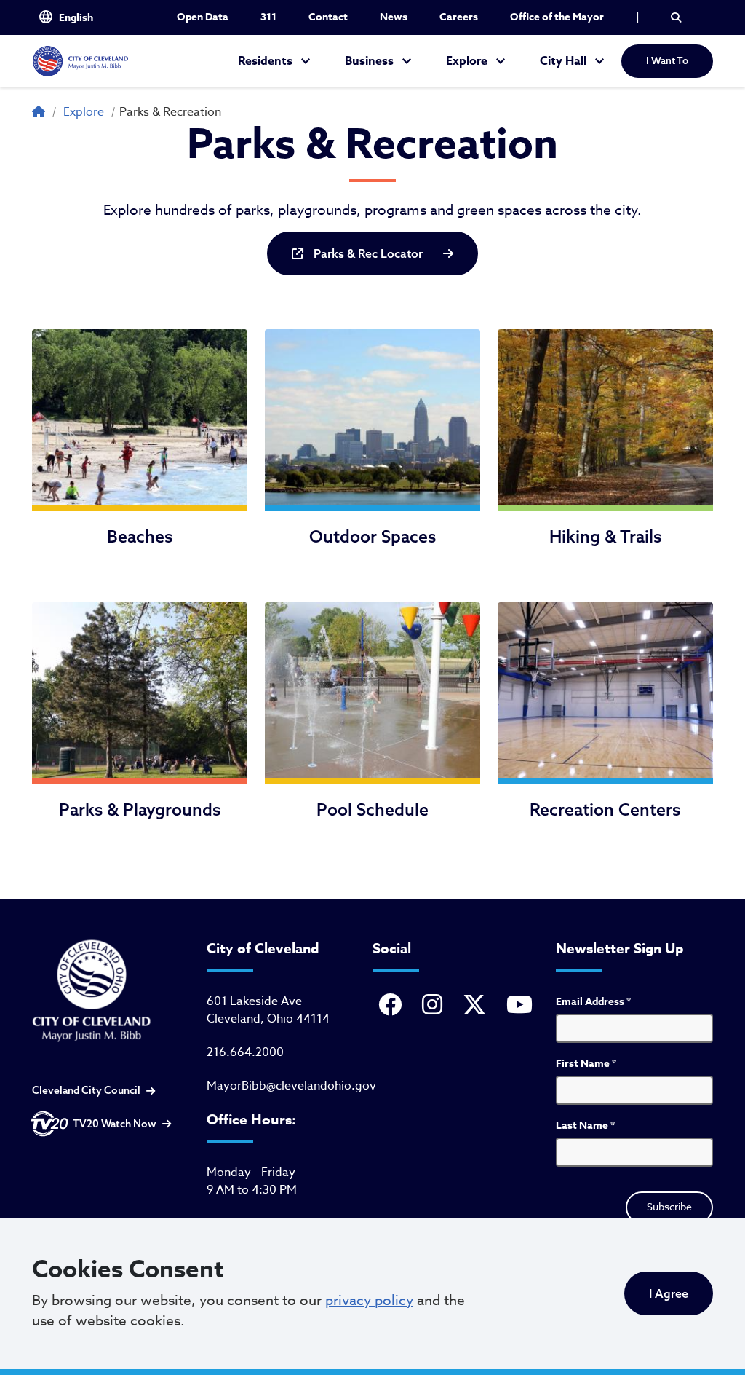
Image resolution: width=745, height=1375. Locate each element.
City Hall (563, 61)
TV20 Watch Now (114, 1123)
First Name (586, 1063)
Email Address (593, 1001)
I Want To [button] (667, 60)
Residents (265, 61)
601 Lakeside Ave (254, 1001)
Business (369, 61)
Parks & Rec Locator (368, 253)
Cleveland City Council (86, 1090)
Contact (328, 17)
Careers (458, 17)
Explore (466, 61)
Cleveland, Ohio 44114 (268, 1019)
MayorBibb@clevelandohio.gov (291, 1086)
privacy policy (369, 1300)
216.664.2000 (245, 1052)
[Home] (80, 60)
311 (268, 17)
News (393, 17)
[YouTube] (522, 1006)
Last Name (585, 1125)
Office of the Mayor (557, 17)
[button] (676, 17)
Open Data (202, 17)
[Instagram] (435, 1006)
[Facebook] (392, 1006)
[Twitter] (477, 1006)
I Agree (668, 1293)
